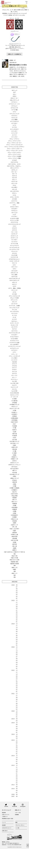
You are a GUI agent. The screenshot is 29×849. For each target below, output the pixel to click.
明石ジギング (15, 478)
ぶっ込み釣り (15, 344)
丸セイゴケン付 (14, 408)
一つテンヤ (15, 397)
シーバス (14, 232)
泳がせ (15, 492)
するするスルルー (15, 259)
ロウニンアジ (15, 395)
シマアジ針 (15, 243)
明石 (15, 476)
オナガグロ (15, 162)
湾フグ (15, 499)
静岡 (15, 548)
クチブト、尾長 (14, 203)
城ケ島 (15, 433)
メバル (15, 389)
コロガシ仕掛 (15, 218)
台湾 (15, 432)
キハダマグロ (15, 191)
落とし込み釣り (14, 528)
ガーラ (15, 174)
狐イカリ (14, 501)
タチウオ (14, 276)
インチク (14, 137)
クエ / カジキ (15, 197)
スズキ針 (14, 255)
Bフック (15, 90)
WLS (15, 96)
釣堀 (15, 542)
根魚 (15, 484)
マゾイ (15, 368)
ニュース (4, 822)
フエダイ (14, 335)
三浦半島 (14, 401)
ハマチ (15, 319)
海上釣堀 (14, 496)
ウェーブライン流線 (15, 158)
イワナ (15, 135)
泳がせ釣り (15, 494)
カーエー (14, 172)
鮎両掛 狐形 (15, 561)
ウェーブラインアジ (15, 141)
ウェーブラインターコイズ (15, 150)
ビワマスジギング (15, 333)
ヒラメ (15, 329)
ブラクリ (14, 350)
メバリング (15, 387)
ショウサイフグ (14, 249)
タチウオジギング (15, 278)
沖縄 (15, 486)
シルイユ (14, 251)
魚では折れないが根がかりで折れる (15, 552)
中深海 (15, 402)
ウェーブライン (15, 139)
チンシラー (15, 300)
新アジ (15, 470)
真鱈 (15, 513)
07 (17, 587)
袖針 (15, 530)
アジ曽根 (14, 119)
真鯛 (15, 511)
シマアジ (14, 242)
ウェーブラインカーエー (15, 143)
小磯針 (15, 453)
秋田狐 (15, 521)
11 (17, 602)
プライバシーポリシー (20, 825)
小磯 (15, 451)
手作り (15, 461)
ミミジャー (15, 379)
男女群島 (14, 507)
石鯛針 (15, 517)
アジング (14, 117)
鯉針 (15, 569)
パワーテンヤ (15, 323)
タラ (15, 286)
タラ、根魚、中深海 (15, 288)
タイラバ (14, 267)
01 (17, 598)
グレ (15, 205)
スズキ (15, 253)
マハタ (15, 371)
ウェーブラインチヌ (15, 154)
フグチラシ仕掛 (14, 342)
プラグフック (15, 348)
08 (17, 585)
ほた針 (15, 362)
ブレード (14, 354)
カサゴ (15, 176)
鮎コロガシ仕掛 (14, 560)
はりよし (14, 321)
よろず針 (14, 391)
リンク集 (17, 828)
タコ (15, 269)
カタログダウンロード (6, 828)
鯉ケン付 (14, 567)
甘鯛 (15, 505)
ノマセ (15, 315)
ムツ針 (15, 381)
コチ (15, 214)
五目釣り (14, 414)
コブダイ (14, 216)
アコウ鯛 (14, 110)
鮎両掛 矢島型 (15, 563)
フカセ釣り (15, 338)
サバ (15, 226)
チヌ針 (15, 294)
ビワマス (14, 331)
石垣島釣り (15, 515)
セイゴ (15, 263)
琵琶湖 (15, 503)
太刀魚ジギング (14, 441)
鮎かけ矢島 (15, 558)
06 (17, 589)
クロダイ (14, 208)
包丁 (15, 424)
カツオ (15, 177)
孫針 (15, 445)
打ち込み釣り (15, 468)
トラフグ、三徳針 (15, 305)
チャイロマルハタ (15, 296)
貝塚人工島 (15, 534)
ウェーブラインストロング (15, 144)
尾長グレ (14, 457)
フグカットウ (15, 340)
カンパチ (14, 183)
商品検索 (4, 812)
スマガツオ (15, 257)
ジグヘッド (15, 238)
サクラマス (15, 222)
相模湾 (15, 509)
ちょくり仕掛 (15, 298)
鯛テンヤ (14, 573)
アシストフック (15, 113)
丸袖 (15, 410)
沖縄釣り (14, 490)
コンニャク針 (15, 220)
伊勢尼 (15, 416)
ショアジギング (15, 247)
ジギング (14, 234)
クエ (15, 195)
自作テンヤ (15, 525)
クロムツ (14, 210)
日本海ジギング (14, 474)
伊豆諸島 (14, 420)
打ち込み (14, 466)
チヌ (15, 292)
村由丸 (15, 480)
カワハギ (14, 181)
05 (17, 591)
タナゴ (15, 282)
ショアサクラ (15, 245)
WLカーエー (14, 98)
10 (17, 604)
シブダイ (14, 240)
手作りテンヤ (15, 463)
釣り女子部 (15, 540)
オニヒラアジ (15, 168)
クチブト (14, 201)
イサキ (15, 127)
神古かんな (15, 519)
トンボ (15, 309)
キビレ (15, 193)
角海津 (15, 532)
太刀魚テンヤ (15, 443)
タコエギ (14, 271)
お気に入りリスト (5, 814)
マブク (15, 373)
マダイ (15, 369)
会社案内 (4, 825)
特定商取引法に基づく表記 (7, 818)
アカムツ (14, 106)
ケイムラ (14, 212)
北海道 (15, 426)
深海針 (15, 497)
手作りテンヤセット (15, 464)
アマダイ (14, 123)
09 (17, 606)
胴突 (15, 523)
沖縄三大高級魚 (14, 488)
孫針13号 (15, 447)
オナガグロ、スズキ (15, 164)
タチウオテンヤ (14, 280)
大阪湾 (15, 435)
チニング (14, 290)
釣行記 (15, 544)
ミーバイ (14, 375)
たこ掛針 (14, 274)
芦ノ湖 (15, 527)
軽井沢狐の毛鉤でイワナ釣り (18, 65)
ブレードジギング (15, 356)
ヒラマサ (14, 327)
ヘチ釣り (14, 358)
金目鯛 (15, 538)
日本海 (15, 472)
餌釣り (15, 550)
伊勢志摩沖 (15, 418)
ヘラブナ (14, 360)
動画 (16, 822)
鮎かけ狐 (14, 556)
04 (17, 593)
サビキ (15, 228)
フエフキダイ (15, 337)
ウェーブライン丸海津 (15, 156)
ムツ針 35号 (14, 383)
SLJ (15, 94)
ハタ (15, 317)
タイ (15, 265)
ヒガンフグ (15, 325)
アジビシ (14, 115)
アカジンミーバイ (15, 104)
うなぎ (15, 160)
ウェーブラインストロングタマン (14, 146)
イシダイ (14, 131)
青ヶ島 (15, 546)
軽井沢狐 (14, 536)
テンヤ (15, 302)
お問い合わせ (5, 830)
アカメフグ (15, 108)
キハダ (15, 189)
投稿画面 (17, 814)
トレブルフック (14, 307)
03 (17, 594)
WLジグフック (15, 100)
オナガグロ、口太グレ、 (15, 166)
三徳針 (15, 399)
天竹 (15, 437)
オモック (14, 170)
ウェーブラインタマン (15, 152)
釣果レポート (14, 6)
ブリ (15, 352)
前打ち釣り (15, 422)
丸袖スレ (14, 412)
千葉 (15, 428)
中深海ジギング (14, 404)
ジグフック (15, 236)
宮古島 (15, 449)
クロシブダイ (15, 207)
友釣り (15, 430)
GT (15, 92)
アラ (15, 125)
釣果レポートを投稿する (14, 54)
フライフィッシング (15, 346)
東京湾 (15, 482)
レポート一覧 (17, 812)
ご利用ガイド (5, 816)
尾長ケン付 (15, 459)
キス (15, 185)
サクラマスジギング (15, 224)
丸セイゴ (14, 406)
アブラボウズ (15, 121)
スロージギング (14, 261)
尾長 (15, 455)
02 (17, 596)
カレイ (15, 179)
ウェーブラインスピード (15, 148)
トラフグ (14, 304)
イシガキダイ (15, 129)
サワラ (15, 230)
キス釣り (14, 187)
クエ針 (15, 199)
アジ (15, 112)
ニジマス (14, 313)
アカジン (14, 102)
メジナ (15, 385)
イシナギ (14, 133)
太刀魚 (15, 439)
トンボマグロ (15, 311)
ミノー (15, 377)
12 (17, 600)
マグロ (15, 366)
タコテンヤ (15, 273)
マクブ (15, 364)
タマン (15, 284)
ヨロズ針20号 (15, 393)
